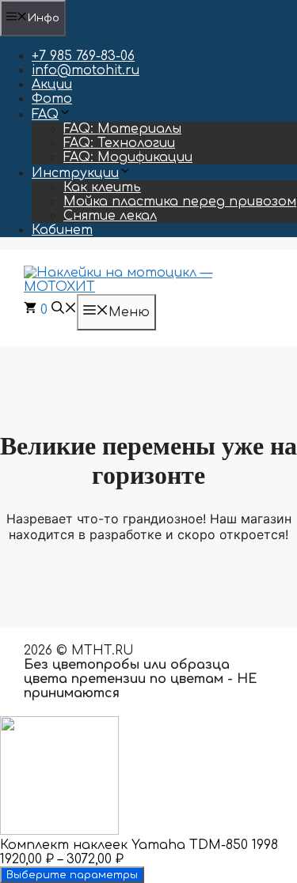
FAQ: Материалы (122, 129)
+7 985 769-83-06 (83, 56)
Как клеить (102, 187)
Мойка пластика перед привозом (179, 201)
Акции (52, 84)
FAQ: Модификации (127, 157)
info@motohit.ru (85, 70)
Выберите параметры (72, 875)
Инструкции (75, 173)
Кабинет (62, 230)
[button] (64, 310)
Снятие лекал (110, 216)
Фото (52, 99)
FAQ (45, 115)
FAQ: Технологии (119, 143)
